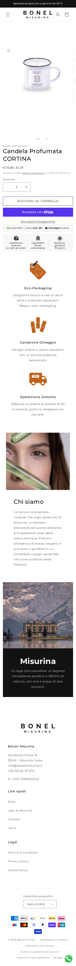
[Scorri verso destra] (46, 138)
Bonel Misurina (26, 939)
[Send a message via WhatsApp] (68, 958)
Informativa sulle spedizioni (33, 957)
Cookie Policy (18, 870)
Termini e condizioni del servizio (40, 951)
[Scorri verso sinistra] (29, 138)
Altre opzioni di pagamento (38, 221)
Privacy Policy (18, 861)
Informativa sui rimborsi (54, 939)
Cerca (12, 828)
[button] (8, 14)
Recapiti (58, 957)
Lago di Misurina (20, 810)
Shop (11, 801)
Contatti (14, 819)
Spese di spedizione (33, 173)
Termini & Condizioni (23, 852)
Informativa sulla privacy (40, 945)
